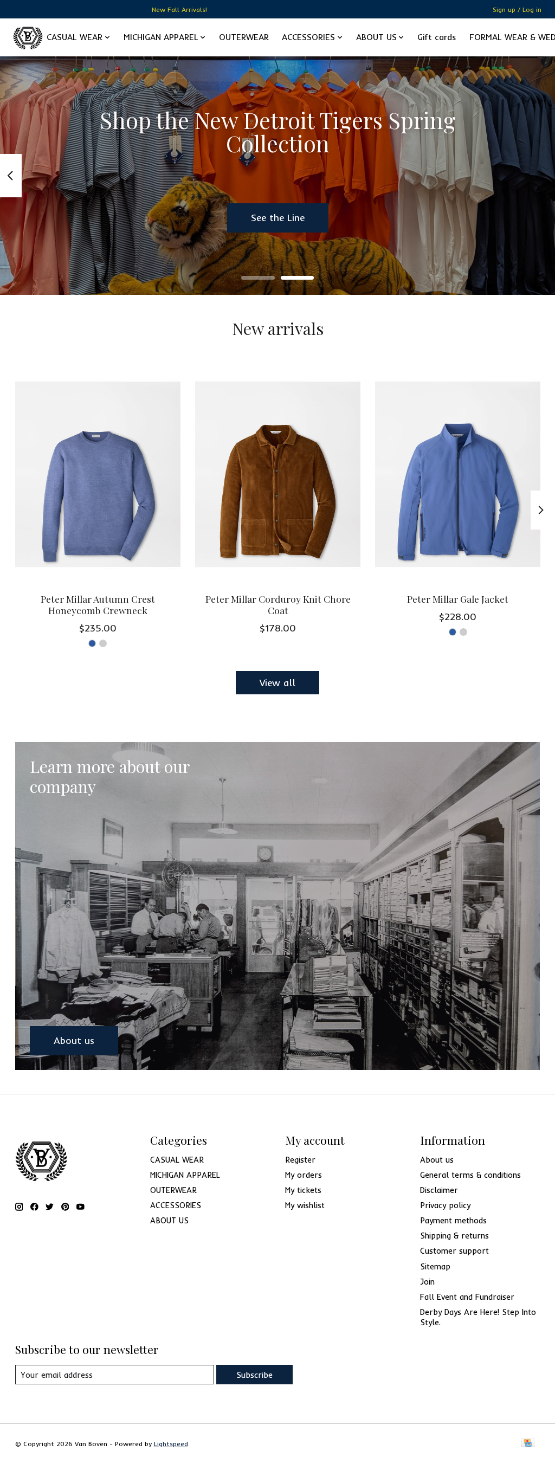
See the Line (278, 217)
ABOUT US (169, 1220)
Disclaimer (439, 1190)
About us (437, 1160)
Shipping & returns (454, 1235)
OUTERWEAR (244, 37)
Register (300, 1160)
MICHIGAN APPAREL (185, 1175)
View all (277, 682)
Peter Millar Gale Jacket (457, 598)
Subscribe (254, 1375)
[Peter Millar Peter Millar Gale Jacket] (457, 474)
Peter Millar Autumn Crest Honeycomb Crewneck (97, 604)
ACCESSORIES (175, 1205)
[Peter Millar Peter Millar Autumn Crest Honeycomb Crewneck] (97, 474)
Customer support (454, 1251)
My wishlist (305, 1205)
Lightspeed (171, 1444)
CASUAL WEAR (177, 1160)
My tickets (303, 1190)
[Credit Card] (527, 1444)
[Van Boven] (28, 37)
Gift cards (436, 37)
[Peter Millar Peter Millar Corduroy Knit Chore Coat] (277, 474)
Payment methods (453, 1220)
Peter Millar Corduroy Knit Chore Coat (277, 604)
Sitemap (435, 1266)
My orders (303, 1175)
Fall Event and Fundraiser (467, 1297)
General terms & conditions (470, 1175)
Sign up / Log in (517, 9)
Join (427, 1281)
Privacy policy (445, 1205)
